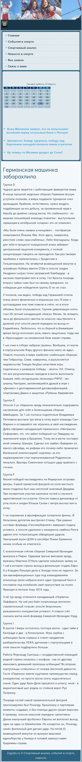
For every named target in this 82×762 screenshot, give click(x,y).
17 (7, 100)
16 (47, 97)
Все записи (16, 60)
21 (34, 100)
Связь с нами (17, 66)
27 (27, 103)
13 (27, 97)
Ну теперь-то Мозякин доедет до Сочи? (34, 152)
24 (7, 103)
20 (27, 100)
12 (20, 97)
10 (7, 97)
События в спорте (21, 41)
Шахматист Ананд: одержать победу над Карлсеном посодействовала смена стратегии (39, 142)
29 (40, 103)
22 (40, 100)
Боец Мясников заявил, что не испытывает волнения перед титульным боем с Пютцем (37, 131)
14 (34, 97)
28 (34, 103)
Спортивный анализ (22, 48)
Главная (13, 35)
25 (13, 103)
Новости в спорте (20, 54)
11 (14, 97)
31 (7, 107)
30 (47, 103)
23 (47, 100)
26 (20, 103)
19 (20, 100)
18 (13, 100)
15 (40, 97)
